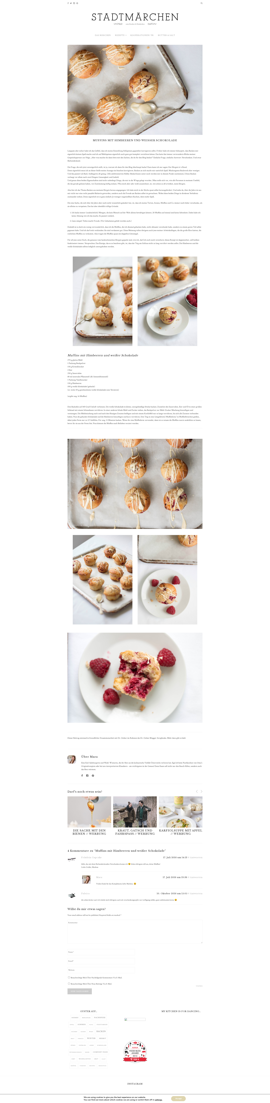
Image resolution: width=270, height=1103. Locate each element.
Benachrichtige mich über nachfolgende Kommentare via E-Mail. (96, 977)
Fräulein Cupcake (91, 857)
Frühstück (102, 1066)
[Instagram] (74, 3)
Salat (104, 1059)
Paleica (85, 893)
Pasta (91, 1024)
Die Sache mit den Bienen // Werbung (89, 832)
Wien (91, 1031)
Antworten (196, 857)
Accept (178, 1098)
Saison (83, 1031)
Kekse (87, 1052)
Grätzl (73, 1066)
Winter (91, 1038)
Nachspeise (99, 1017)
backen (101, 1031)
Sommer (82, 1024)
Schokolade (101, 1045)
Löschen (199, 986)
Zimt (73, 1059)
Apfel (72, 1024)
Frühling (82, 1045)
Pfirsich (81, 1038)
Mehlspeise (86, 1018)
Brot (72, 1038)
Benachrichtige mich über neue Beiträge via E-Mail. (91, 984)
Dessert (75, 1018)
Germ (92, 1045)
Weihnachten (85, 1059)
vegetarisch (102, 1025)
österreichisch (75, 1052)
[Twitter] (71, 3)
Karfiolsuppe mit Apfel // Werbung (180, 832)
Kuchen (74, 1031)
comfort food (100, 1052)
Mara (94, 756)
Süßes (73, 1045)
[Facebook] (68, 3)
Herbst (102, 1038)
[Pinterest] (77, 3)
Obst (96, 1059)
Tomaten (83, 1066)
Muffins (92, 1066)
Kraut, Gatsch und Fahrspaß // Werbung (135, 832)
